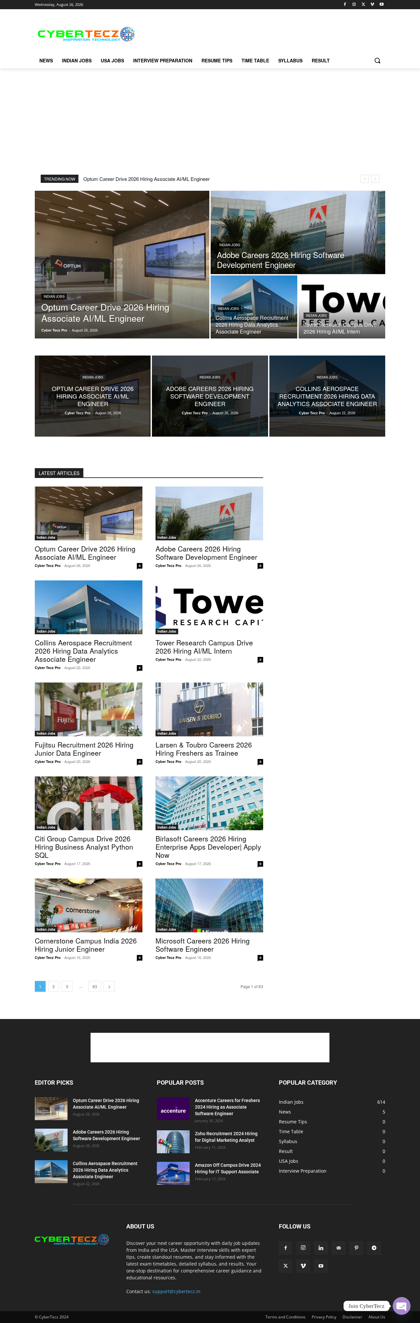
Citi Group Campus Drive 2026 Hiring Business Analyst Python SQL (84, 847)
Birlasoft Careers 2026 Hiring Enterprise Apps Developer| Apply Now (208, 847)
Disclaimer (352, 1317)
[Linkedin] (320, 1248)
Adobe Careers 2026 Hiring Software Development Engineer (206, 553)
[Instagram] (354, 5)
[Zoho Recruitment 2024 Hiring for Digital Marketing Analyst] (173, 1141)
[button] (377, 60)
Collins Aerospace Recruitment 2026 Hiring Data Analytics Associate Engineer (83, 651)
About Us (376, 1317)
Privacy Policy (324, 1317)
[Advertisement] (259, 33)
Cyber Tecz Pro (48, 565)
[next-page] (109, 986)
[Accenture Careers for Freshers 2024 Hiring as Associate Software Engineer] (173, 1108)
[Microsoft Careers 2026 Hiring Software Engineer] (209, 905)
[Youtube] (381, 5)
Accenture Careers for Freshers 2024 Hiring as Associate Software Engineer (227, 1107)
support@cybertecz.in (176, 1291)
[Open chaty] (401, 1306)
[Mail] (338, 1248)
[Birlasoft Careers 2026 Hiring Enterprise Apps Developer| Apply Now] (209, 803)
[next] (375, 179)
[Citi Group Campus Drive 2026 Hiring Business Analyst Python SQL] (88, 803)
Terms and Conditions (285, 1317)
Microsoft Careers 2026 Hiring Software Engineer (203, 945)
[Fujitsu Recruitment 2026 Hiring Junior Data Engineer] (88, 709)
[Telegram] (374, 1248)
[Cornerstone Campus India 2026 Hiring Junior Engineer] (88, 905)
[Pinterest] (356, 1248)
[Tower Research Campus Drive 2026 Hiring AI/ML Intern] (342, 306)
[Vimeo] (372, 5)
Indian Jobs (54, 296)
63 (95, 986)
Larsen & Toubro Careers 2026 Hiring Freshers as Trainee (204, 749)
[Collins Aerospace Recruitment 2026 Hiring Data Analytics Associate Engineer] (254, 306)
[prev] (365, 179)
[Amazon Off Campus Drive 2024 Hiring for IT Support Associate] (173, 1173)
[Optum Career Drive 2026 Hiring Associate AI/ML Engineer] (122, 264)
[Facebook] (345, 5)
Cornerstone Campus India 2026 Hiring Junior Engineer (86, 945)
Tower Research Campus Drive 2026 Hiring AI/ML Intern (204, 647)
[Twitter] (363, 5)
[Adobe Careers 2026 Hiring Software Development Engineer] (298, 232)
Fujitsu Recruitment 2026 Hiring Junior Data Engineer (84, 749)
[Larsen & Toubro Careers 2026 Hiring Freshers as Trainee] (209, 709)
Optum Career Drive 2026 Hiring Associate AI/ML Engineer (146, 178)
